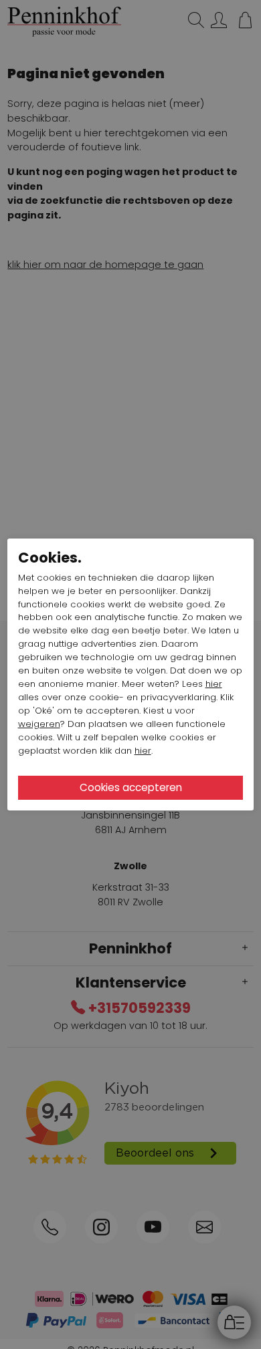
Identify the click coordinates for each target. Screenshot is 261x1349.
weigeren (39, 724)
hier (213, 684)
